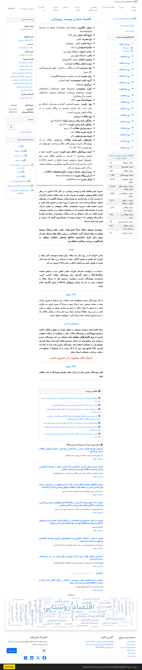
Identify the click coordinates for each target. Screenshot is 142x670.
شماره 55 (126, 51)
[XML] (64, 445)
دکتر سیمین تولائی (26, 69)
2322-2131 (13, 109)
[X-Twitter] (38, 659)
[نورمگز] (20, 172)
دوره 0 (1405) (125, 57)
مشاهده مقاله (98, 459)
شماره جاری (129, 31)
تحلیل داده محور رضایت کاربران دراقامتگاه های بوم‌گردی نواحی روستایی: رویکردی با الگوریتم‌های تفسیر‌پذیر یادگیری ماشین (71, 503)
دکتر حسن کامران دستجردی (22, 80)
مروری (99, 572)
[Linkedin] (32, 659)
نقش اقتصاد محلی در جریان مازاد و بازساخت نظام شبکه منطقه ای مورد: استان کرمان (73, 410)
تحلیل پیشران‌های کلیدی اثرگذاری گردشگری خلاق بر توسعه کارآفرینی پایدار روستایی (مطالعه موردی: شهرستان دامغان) (71, 467)
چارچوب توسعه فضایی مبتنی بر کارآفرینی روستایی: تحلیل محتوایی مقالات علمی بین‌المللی (72, 428)
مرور (122, 7)
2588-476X (13, 112)
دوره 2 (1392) (125, 141)
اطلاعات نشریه (108, 7)
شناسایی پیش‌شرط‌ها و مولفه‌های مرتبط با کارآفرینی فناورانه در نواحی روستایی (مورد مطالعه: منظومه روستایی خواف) (74, 417)
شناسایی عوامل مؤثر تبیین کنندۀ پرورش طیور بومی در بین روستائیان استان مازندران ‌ (71, 557)
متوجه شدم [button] (9, 666)
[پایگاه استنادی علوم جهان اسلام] (20, 186)
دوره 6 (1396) (125, 115)
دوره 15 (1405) (124, 44)
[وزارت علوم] (20, 161)
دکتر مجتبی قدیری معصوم (23, 83)
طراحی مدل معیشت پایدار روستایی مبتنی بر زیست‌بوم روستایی (74, 405)
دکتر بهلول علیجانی (26, 66)
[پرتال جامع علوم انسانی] (20, 181)
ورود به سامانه (27, 9)
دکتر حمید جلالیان (26, 55)
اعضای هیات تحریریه (127, 647)
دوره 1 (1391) (125, 148)
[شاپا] (20, 147)
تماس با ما (41, 8)
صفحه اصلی (133, 8)
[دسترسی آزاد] (20, 156)
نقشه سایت (131, 656)
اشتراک (11, 651)
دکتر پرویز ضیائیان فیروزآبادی (21, 76)
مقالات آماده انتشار (127, 25)
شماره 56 (126, 48)
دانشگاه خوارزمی (26, 29)
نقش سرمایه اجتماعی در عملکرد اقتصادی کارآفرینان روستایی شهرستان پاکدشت (73, 435)
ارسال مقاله (77, 8)
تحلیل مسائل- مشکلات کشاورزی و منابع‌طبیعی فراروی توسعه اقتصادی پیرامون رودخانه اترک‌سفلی (71, 539)
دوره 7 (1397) (125, 109)
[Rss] (26, 659)
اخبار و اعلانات (55, 8)
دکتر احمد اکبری (27, 90)
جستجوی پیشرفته (26, 132)
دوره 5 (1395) (125, 122)
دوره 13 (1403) (124, 70)
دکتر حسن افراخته (26, 47)
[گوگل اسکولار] (21, 151)
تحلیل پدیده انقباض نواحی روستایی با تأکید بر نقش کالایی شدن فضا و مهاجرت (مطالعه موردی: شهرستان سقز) (71, 581)
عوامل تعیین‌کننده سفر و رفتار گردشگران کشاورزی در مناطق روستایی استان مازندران (71, 399)
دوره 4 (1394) (125, 128)
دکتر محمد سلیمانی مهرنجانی (22, 73)
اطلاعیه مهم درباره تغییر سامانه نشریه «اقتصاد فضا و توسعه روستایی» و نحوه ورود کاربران (99, 644)
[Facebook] (44, 659)
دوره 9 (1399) (125, 96)
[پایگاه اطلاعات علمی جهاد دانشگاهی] (20, 192)
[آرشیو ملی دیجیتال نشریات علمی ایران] (20, 167)
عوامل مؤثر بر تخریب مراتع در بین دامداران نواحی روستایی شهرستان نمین (70, 423)
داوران (65, 7)
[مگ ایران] (20, 177)
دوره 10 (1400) (124, 89)
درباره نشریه (130, 644)
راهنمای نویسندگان (93, 8)
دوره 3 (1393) (125, 135)
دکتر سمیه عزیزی (26, 97)
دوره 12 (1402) (124, 76)
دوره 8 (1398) (125, 102)
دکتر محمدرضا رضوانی (24, 86)
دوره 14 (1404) (124, 63)
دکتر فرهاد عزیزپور (25, 40)
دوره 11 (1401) (124, 83)
